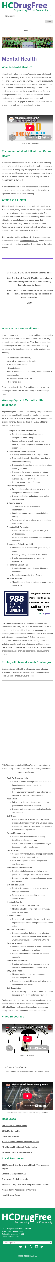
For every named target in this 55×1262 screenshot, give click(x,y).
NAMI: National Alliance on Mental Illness (20, 1142)
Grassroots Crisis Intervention (15, 1179)
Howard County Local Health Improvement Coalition (25, 1184)
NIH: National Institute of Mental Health (19, 1147)
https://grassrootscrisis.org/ (17, 637)
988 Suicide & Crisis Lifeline (14, 1126)
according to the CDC (29, 241)
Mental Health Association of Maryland (19, 1190)
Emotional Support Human (14, 1174)
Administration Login (27, 1252)
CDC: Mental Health (11, 1131)
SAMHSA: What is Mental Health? (17, 1152)
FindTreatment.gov (10, 1136)
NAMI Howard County (11, 1195)
